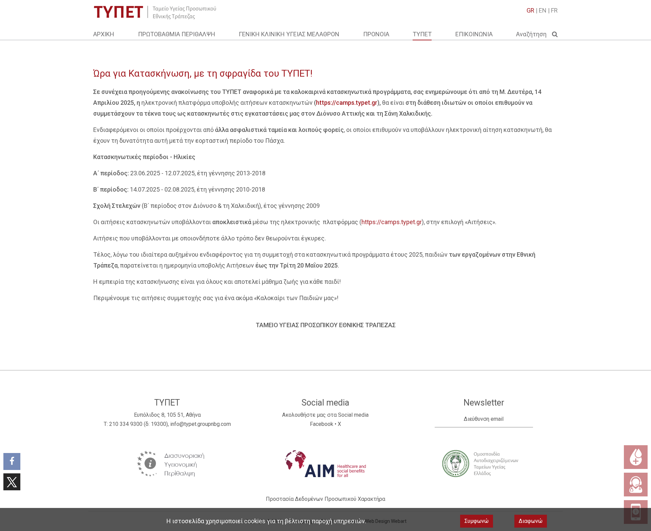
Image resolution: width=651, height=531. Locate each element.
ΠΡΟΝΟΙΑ (376, 34)
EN (543, 10)
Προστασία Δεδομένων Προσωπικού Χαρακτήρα (325, 499)
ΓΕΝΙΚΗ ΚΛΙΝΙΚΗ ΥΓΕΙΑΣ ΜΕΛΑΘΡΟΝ (289, 34)
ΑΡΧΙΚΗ (103, 34)
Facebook (321, 424)
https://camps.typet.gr (391, 221)
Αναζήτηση (534, 34)
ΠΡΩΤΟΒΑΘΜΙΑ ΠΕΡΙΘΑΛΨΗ (176, 34)
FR (554, 10)
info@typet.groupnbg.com (200, 424)
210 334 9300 (125, 424)
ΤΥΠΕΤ (422, 34)
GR (530, 10)
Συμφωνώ (477, 521)
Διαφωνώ (530, 521)
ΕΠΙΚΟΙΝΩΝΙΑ (474, 34)
